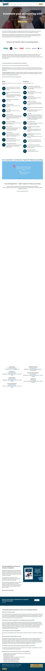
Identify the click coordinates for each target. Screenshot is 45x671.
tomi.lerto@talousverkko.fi (11, 386)
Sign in (37, 4)
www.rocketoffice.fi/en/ (12, 378)
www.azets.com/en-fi (8, 369)
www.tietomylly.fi (33, 380)
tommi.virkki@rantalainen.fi (12, 374)
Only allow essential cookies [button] (36, 666)
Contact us (37, 600)
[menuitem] (12, 4)
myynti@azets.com (16, 369)
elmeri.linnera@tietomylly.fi (33, 381)
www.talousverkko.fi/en (12, 384)
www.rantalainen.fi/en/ (12, 372)
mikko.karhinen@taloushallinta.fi (35, 369)
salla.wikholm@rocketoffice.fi (13, 380)
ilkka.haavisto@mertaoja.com (34, 375)
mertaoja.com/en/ (33, 374)
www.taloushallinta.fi (33, 368)
